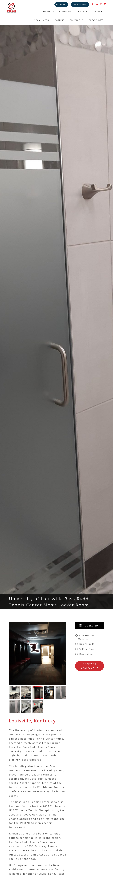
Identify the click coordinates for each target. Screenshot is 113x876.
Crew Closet (96, 20)
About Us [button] (48, 11)
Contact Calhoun (88, 665)
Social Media (41, 20)
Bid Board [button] (61, 4)
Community (66, 11)
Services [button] (99, 11)
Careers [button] (59, 20)
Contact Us (76, 20)
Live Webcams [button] (79, 4)
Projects (83, 11)
